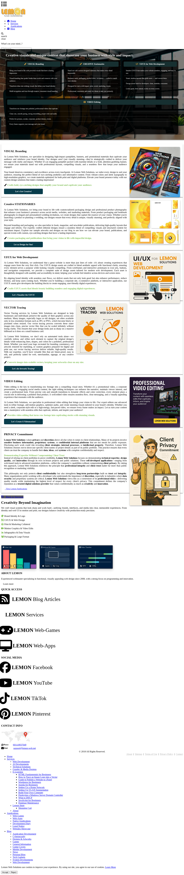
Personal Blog (19, 854)
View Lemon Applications (16, 489)
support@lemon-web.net (24, 748)
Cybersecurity (19, 836)
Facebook (32, 667)
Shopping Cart (25, 808)
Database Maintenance (28, 803)
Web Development (21, 761)
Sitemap (138, 754)
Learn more (8, 584)
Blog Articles (36, 599)
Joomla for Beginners (28, 785)
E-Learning (18, 772)
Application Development (24, 834)
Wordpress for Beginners (29, 782)
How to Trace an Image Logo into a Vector (37, 777)
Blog (12, 29)
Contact (179, 754)
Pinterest (31, 714)
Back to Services (13, 496)
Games (16, 841)
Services (14, 23)
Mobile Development (22, 849)
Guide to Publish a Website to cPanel (35, 779)
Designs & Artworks (22, 839)
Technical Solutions (21, 767)
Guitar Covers (19, 847)
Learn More (110, 867)
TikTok (28, 698)
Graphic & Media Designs (25, 769)
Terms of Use (151, 754)
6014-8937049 (19, 745)
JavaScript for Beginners (29, 800)
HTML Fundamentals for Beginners (34, 774)
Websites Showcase (21, 829)
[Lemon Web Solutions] (92, 12)
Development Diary (22, 823)
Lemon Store (18, 805)
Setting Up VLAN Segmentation (33, 790)
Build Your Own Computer (30, 792)
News (15, 852)
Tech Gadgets (19, 857)
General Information (22, 844)
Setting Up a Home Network (31, 787)
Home (13, 21)
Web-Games (37, 630)
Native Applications (22, 821)
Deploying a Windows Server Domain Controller (40, 795)
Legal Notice (18, 826)
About (129, 754)
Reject (13, 872)
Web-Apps (34, 646)
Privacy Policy (166, 754)
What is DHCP (25, 798)
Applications (16, 26)
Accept (5, 872)
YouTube (32, 683)
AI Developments (21, 764)
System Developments (23, 859)
